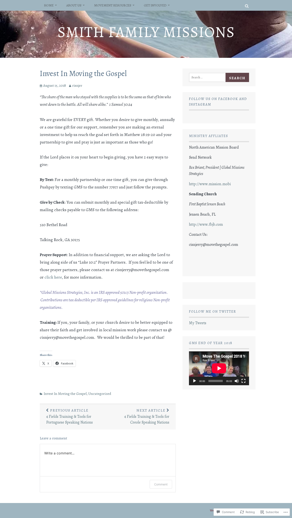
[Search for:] (208, 77)
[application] (219, 368)
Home (49, 5)
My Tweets (197, 322)
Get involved (155, 5)
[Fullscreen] (243, 381)
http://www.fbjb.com (206, 224)
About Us (73, 5)
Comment (161, 484)
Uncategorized (99, 393)
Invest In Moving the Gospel (83, 73)
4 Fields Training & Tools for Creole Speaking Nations (146, 416)
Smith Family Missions (146, 32)
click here (53, 277)
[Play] (194, 381)
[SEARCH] (247, 5)
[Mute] (236, 381)
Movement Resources (112, 5)
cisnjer (77, 85)
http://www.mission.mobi (210, 184)
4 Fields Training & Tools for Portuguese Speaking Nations (69, 416)
